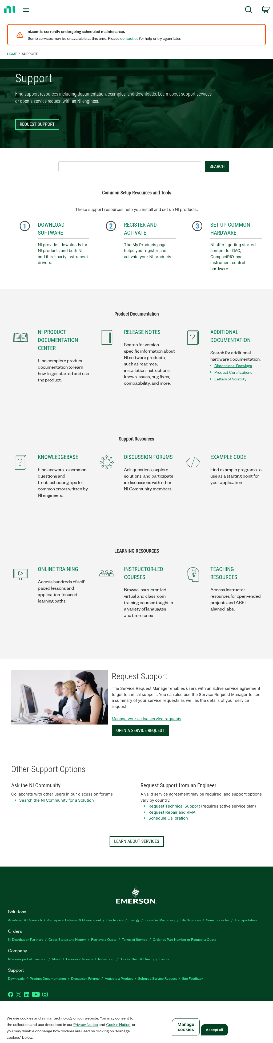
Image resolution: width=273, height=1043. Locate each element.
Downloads (16, 978)
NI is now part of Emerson (27, 958)
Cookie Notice (118, 1024)
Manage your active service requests (146, 718)
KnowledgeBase (58, 457)
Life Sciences (190, 919)
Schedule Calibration (168, 818)
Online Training (58, 569)
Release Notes (142, 332)
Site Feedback (192, 978)
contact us (129, 38)
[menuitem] (249, 10)
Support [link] (30, 53)
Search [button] (217, 166)
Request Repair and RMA (171, 812)
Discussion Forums (85, 978)
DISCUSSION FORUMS (148, 457)
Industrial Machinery (160, 919)
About (56, 958)
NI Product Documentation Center (58, 340)
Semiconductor (217, 919)
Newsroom (106, 958)
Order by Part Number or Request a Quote (184, 939)
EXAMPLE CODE (228, 457)
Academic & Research (25, 919)
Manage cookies (186, 1027)
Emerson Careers (79, 958)
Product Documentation (48, 978)
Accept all (214, 1030)
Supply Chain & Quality (137, 958)
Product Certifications (233, 372)
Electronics (114, 919)
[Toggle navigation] (35, 10)
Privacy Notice (85, 1024)
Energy (134, 919)
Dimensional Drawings (233, 365)
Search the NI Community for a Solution (56, 800)
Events (164, 958)
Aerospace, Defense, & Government (74, 919)
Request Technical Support (174, 806)
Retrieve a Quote (104, 939)
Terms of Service (134, 939)
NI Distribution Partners (25, 939)
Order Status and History (67, 939)
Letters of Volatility (230, 378)
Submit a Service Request (157, 978)
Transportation (246, 919)
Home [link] (12, 53)
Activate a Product (119, 978)
